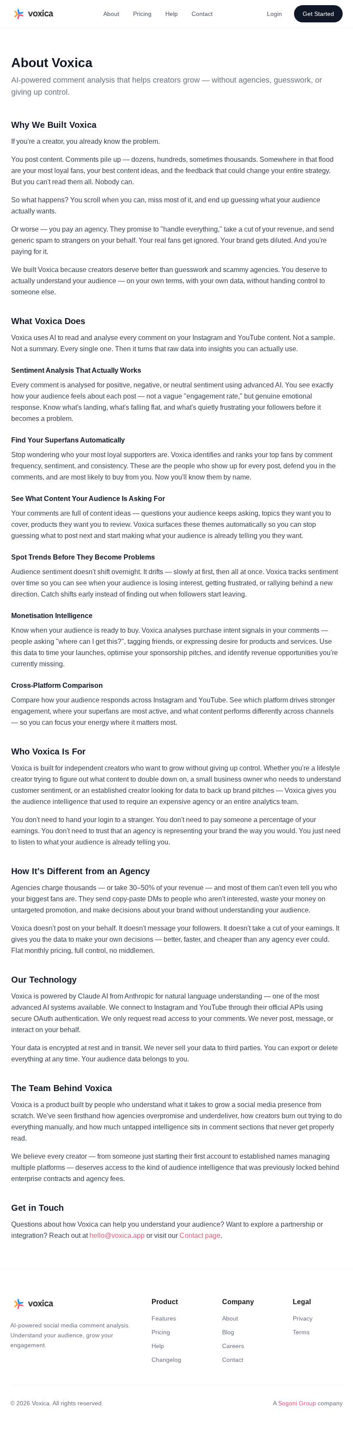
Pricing (142, 13)
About (111, 13)
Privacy (303, 1318)
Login (274, 13)
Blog (228, 1332)
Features (164, 1318)
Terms (301, 1332)
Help (171, 13)
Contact (202, 13)
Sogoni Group (297, 1403)
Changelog (166, 1359)
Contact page (200, 1235)
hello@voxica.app (117, 1235)
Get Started (318, 13)
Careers (233, 1345)
